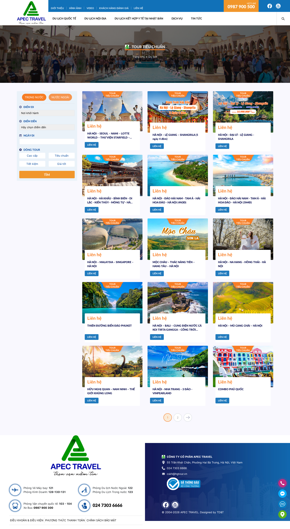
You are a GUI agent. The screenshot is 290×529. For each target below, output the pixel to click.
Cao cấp (32, 155)
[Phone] (282, 483)
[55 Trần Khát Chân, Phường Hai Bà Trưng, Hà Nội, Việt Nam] (282, 514)
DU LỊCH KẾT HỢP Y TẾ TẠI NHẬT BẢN (139, 18)
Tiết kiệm (32, 163)
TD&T (220, 512)
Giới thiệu (57, 8)
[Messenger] (282, 493)
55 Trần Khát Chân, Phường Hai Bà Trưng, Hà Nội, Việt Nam (205, 462)
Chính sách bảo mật (101, 520)
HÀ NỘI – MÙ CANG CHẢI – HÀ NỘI (240, 325)
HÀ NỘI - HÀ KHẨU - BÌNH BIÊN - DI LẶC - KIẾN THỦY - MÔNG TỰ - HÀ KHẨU (109, 200)
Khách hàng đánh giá (114, 8)
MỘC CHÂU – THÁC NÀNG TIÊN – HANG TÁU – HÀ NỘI (174, 264)
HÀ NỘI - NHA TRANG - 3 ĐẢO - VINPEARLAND (172, 391)
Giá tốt (61, 163)
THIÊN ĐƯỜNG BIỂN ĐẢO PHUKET (109, 325)
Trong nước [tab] (34, 97)
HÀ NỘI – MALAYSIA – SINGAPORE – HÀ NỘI (110, 264)
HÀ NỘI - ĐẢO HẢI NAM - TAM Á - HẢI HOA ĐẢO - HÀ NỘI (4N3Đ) (176, 200)
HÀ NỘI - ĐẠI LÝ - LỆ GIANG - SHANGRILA (236, 137)
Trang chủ (138, 56)
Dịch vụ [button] (177, 18)
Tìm (47, 175)
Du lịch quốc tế (64, 18)
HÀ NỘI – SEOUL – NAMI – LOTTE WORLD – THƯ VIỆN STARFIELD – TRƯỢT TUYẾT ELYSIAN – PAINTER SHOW (109, 135)
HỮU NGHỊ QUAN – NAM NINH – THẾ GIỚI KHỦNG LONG (111, 391)
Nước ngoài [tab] (60, 97)
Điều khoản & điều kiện (26, 520)
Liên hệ (138, 8)
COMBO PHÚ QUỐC (231, 389)
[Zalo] (282, 504)
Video (90, 8)
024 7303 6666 (107, 505)
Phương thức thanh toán (65, 520)
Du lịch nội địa (95, 18)
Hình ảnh (75, 8)
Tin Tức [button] (196, 18)
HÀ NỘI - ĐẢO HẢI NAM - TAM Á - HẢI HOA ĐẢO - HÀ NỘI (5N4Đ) (242, 200)
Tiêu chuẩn (61, 155)
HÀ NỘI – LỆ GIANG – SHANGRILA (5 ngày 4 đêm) (175, 137)
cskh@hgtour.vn (177, 474)
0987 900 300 (43, 507)
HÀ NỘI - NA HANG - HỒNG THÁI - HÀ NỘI (242, 264)
